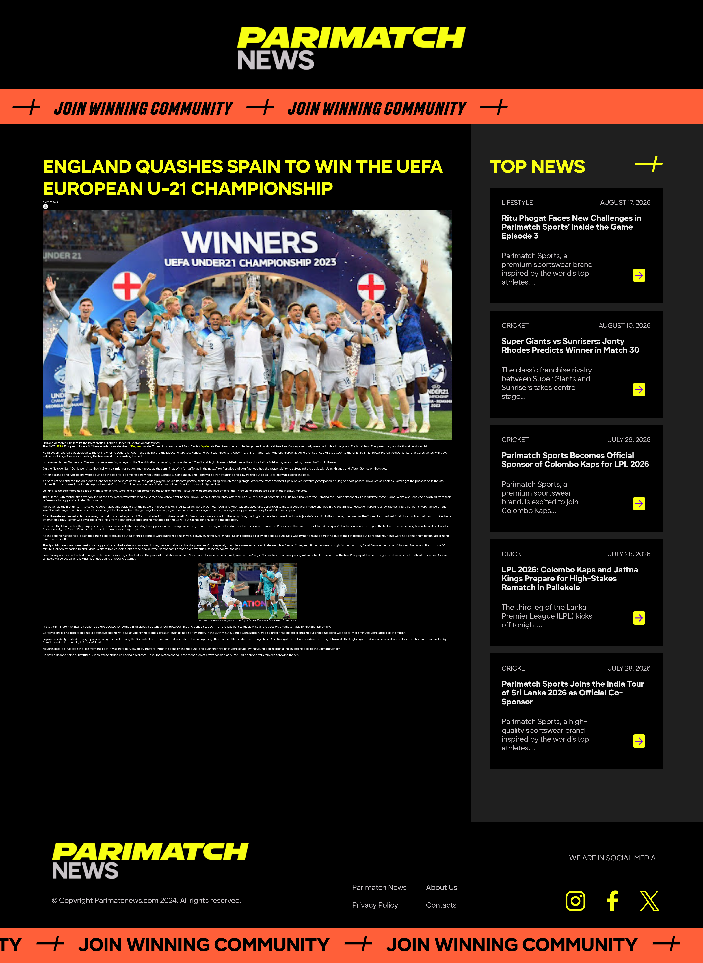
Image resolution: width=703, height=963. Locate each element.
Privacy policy (375, 905)
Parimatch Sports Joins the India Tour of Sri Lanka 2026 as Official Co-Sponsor (573, 693)
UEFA (59, 446)
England (136, 446)
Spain (205, 446)
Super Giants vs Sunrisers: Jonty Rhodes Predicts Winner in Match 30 (570, 346)
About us (441, 887)
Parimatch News (379, 887)
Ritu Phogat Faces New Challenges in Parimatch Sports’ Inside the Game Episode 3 (571, 227)
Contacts (441, 905)
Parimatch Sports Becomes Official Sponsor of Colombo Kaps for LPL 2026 (575, 460)
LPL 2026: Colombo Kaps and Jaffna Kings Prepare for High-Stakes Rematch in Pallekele (570, 579)
